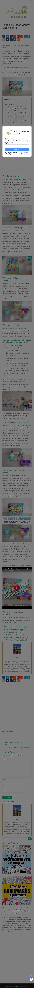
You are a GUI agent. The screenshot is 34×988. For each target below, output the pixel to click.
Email (4, 785)
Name (4, 779)
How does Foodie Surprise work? (16, 107)
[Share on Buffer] (7, 39)
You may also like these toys (15, 123)
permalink (11, 731)
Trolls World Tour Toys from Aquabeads (19, 747)
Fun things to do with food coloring (17, 640)
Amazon (14, 622)
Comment (5, 760)
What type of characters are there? (17, 109)
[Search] (30, 838)
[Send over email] (28, 36)
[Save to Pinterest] (11, 36)
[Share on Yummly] (14, 36)
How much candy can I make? (16, 117)
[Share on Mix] (18, 39)
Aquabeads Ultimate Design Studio (17, 637)
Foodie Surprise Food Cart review (17, 119)
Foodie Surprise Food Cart (14, 328)
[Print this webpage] (3, 39)
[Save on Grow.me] (25, 36)
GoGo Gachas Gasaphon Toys (16, 635)
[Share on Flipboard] (18, 36)
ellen (5, 31)
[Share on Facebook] (3, 36)
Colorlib (16, 986)
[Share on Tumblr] (11, 39)
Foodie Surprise (9, 104)
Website (4, 791)
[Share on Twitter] (7, 36)
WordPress (26, 986)
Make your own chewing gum (15, 630)
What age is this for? (13, 111)
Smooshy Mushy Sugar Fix (15, 632)
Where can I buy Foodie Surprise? (17, 121)
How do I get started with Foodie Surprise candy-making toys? (19, 114)
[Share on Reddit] (21, 36)
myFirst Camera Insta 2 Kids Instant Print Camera (15, 743)
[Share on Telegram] (14, 39)
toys (5, 731)
